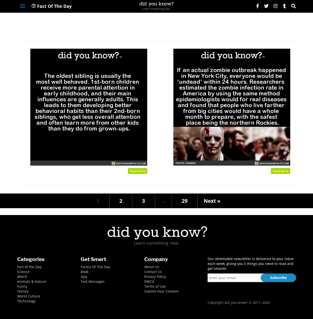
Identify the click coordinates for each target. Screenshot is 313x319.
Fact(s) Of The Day (95, 266)
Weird (22, 276)
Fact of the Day (29, 266)
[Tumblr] (284, 6)
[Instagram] (275, 6)
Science (23, 271)
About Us (151, 266)
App (84, 276)
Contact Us (153, 271)
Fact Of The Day (54, 6)
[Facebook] (257, 6)
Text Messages (93, 281)
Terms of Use (155, 286)
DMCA (149, 281)
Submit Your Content (161, 291)
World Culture (28, 296)
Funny (22, 286)
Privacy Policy (155, 276)
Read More (137, 171)
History (23, 291)
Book (85, 271)
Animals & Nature (31, 281)
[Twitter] (266, 6)
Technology (26, 301)
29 (185, 200)
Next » (212, 200)
